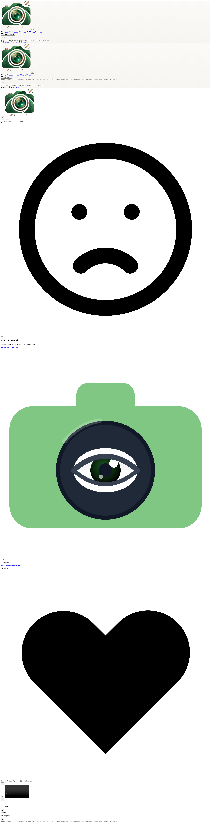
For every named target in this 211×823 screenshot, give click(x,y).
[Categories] (2, 34)
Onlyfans (3, 79)
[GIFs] (36, 32)
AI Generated (106, 79)
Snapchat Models (81, 79)
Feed (2, 565)
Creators (6, 565)
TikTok (49, 79)
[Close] (2, 796)
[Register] (20, 42)
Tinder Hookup (114, 79)
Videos (14, 565)
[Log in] (11, 42)
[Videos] (28, 32)
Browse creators (14, 347)
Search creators (5, 119)
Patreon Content (23, 79)
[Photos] (19, 32)
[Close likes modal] (2, 810)
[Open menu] (2, 117)
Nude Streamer (72, 79)
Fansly (91, 79)
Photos (10, 565)
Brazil (11, 79)
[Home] (2, 32)
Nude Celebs (64, 79)
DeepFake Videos (98, 79)
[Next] (2, 799)
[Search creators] (2, 123)
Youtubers (16, 79)
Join (4, 123)
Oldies (87, 79)
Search (21, 121)
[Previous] (2, 783)
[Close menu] (32, 72)
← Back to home (5, 347)
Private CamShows (56, 79)
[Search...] (2, 42)
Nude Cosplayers (32, 79)
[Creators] (10, 32)
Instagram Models (42, 79)
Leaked (8, 79)
